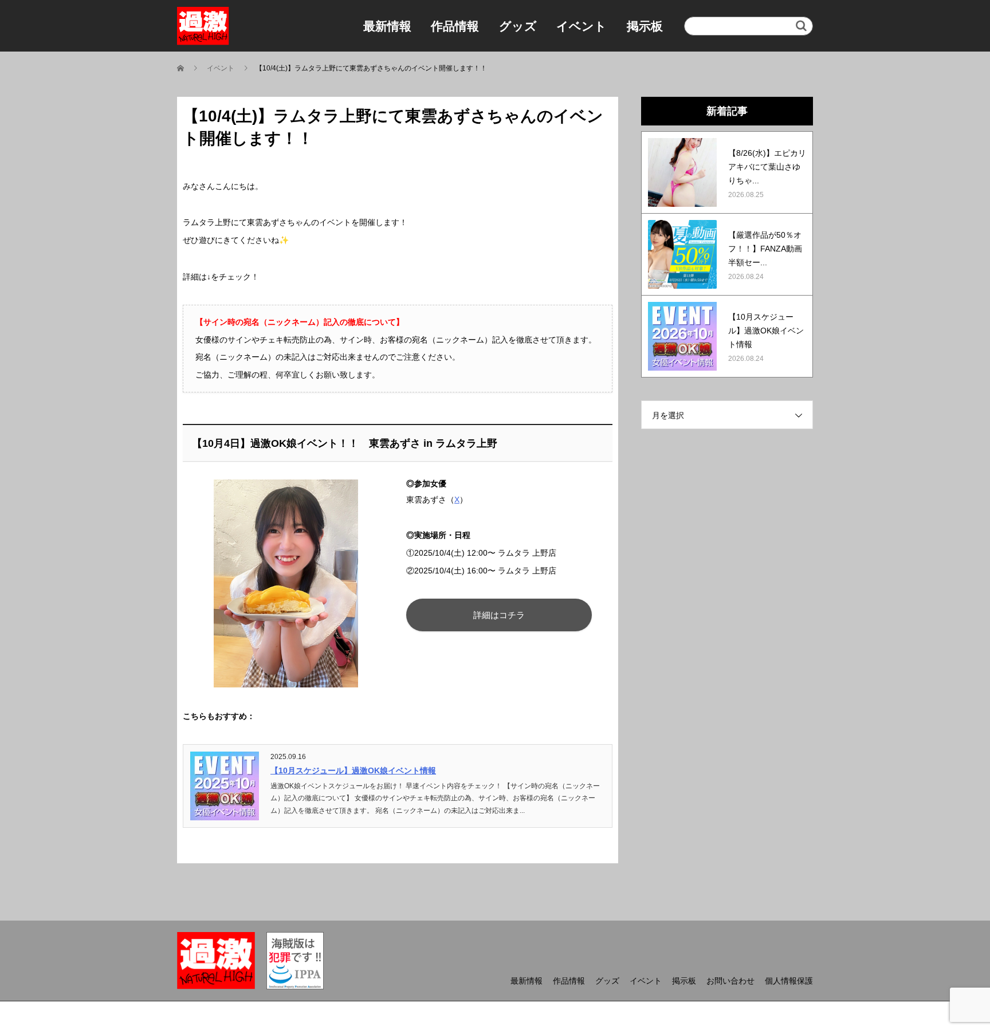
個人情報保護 (789, 980)
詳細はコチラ (499, 615)
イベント (581, 26)
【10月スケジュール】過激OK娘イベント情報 (353, 770)
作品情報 (455, 26)
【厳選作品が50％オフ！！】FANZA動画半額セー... (765, 248)
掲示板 (645, 26)
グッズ (518, 26)
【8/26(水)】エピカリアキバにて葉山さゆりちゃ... (767, 166)
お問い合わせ (730, 980)
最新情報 (387, 26)
